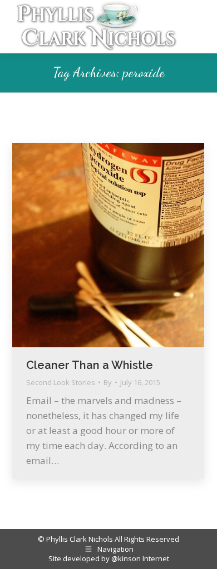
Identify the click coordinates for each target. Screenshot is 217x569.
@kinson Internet (140, 558)
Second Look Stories (60, 382)
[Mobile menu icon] (197, 26)
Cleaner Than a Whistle (89, 365)
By (107, 382)
